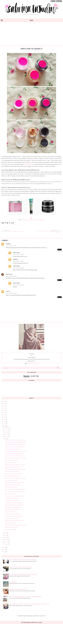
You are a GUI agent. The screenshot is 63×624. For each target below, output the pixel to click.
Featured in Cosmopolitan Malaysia (11, 460)
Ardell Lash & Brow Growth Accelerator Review (14, 516)
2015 (4, 423)
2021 (4, 410)
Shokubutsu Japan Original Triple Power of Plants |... (14, 520)
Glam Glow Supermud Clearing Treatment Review (14, 455)
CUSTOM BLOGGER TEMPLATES (28, 622)
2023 (4, 405)
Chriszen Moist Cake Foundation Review (12, 449)
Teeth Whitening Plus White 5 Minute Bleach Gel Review (15, 442)
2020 (4, 412)
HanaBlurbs (8, 243)
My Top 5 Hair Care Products (10, 522)
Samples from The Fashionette (10, 529)
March (6, 539)
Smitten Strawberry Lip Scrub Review (12, 498)
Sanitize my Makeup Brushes (10, 462)
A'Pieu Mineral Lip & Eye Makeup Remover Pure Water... (15, 458)
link (51, 183)
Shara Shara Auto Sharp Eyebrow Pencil (12, 475)
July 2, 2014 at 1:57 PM (11, 245)
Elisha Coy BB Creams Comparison (11, 527)
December (7, 427)
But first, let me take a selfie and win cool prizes (13, 473)
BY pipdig (39, 622)
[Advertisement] (31, 35)
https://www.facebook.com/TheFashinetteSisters (33, 219)
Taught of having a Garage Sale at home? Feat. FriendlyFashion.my (25, 596)
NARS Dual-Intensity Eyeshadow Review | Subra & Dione (16, 451)
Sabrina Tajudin (16, 252)
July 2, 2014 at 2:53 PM (18, 261)
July (5, 438)
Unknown (8, 291)
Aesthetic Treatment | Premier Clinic (11, 518)
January (6, 544)
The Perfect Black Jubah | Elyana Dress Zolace (20, 567)
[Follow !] (53, 1)
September (7, 434)
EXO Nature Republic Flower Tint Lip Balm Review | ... (15, 482)
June (6, 532)
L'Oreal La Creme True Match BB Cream (12, 513)
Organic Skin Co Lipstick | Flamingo (11, 509)
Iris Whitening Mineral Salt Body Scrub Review (14, 502)
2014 (4, 426)
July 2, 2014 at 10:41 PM (11, 276)
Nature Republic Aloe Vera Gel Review (12, 471)
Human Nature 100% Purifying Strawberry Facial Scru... (15, 496)
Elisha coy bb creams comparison (13, 231)
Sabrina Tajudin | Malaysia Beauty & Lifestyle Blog (29, 615)
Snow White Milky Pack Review (11, 487)
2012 (4, 549)
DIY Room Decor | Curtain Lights (11, 480)
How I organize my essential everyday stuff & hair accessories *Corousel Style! (29, 604)
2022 (4, 408)
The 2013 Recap (13, 582)
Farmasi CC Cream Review (10, 511)
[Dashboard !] (59, 1)
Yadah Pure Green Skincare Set (10, 493)
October (6, 432)
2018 (4, 417)
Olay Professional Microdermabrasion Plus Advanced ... (15, 464)
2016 (4, 421)
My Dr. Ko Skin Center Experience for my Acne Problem (22, 559)
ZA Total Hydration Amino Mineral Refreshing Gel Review (23, 574)
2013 (4, 547)
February (6, 541)
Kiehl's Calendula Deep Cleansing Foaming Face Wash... (15, 440)
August (6, 436)
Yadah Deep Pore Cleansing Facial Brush (12, 507)
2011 (4, 551)
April (6, 537)
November (7, 429)
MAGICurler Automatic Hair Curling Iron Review (14, 446)
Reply (59, 249)
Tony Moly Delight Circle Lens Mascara (12, 500)
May (6, 535)
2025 (4, 401)
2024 (4, 403)
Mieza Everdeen (9, 274)
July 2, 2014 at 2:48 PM (18, 254)
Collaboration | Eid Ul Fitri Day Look (18, 589)
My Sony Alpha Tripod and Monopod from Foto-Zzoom (15, 469)
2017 (4, 419)
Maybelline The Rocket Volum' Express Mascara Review (15, 489)
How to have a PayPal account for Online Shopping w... (15, 491)
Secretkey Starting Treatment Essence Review (13, 467)
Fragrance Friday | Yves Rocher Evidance (12, 484)
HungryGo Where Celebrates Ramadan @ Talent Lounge (15, 478)
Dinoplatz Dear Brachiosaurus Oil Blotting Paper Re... (15, 505)
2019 (4, 414)
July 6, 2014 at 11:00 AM (11, 293)
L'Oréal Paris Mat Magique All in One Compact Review (15, 444)
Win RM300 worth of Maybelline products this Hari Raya (15, 525)
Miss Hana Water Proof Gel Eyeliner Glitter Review (14, 453)
